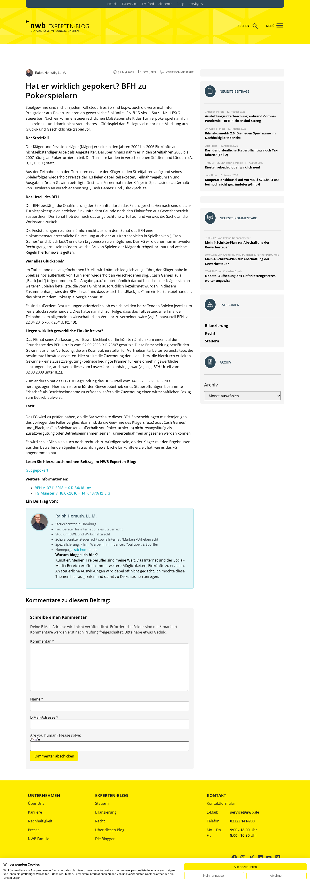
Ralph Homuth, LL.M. (76, 516)
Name (36, 699)
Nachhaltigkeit (40, 821)
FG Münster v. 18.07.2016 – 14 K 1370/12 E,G (72, 493)
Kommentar (42, 641)
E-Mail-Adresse (44, 717)
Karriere (35, 812)
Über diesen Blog (109, 829)
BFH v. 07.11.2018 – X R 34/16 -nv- (64, 487)
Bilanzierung (105, 812)
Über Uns (36, 803)
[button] (278, 26)
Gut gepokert (37, 470)
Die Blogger (105, 838)
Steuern (102, 803)
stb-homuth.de (85, 549)
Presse (33, 829)
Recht (100, 821)
